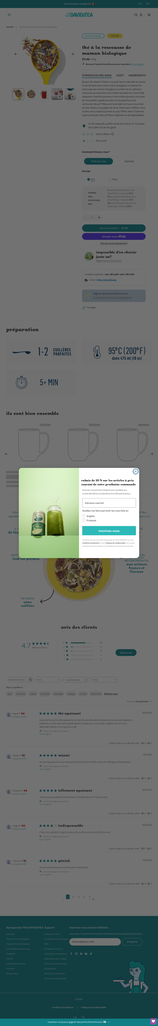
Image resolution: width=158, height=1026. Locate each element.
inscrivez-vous (109, 531)
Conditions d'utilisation (90, 543)
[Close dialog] (135, 471)
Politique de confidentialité (115, 543)
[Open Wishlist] (153, 1021)
